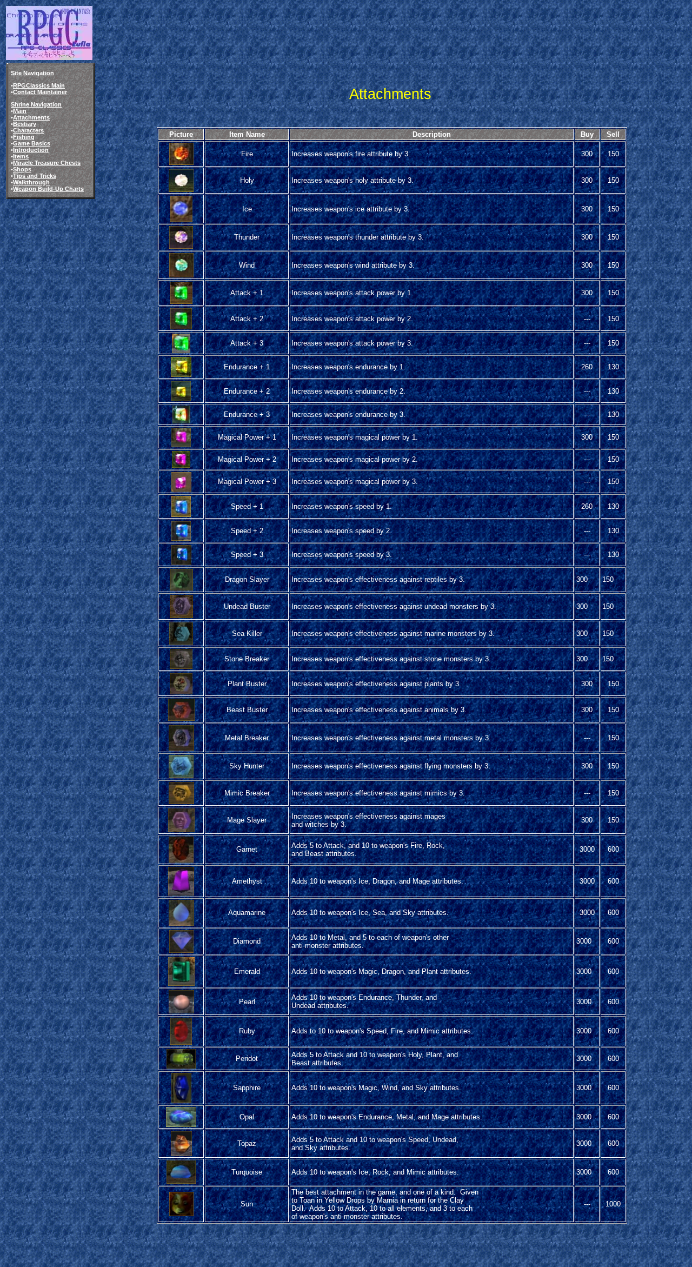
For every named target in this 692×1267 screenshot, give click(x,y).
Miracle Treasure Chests (47, 163)
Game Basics (31, 143)
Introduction (31, 150)
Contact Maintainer (40, 92)
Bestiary (24, 124)
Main (19, 111)
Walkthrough (31, 182)
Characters (28, 130)
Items (21, 156)
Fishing (24, 137)
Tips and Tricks (34, 176)
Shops (22, 169)
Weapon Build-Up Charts (48, 188)
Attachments (31, 117)
